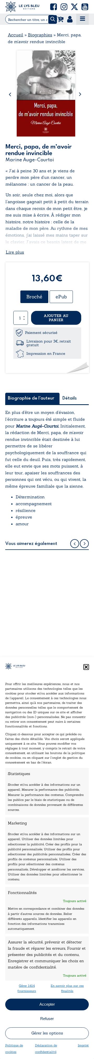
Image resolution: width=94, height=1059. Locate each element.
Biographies (40, 34)
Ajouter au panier (56, 318)
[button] (86, 667)
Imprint (83, 1045)
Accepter (47, 1004)
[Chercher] (52, 19)
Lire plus (15, 252)
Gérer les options (47, 1032)
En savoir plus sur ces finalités (67, 988)
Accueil (15, 34)
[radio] (34, 297)
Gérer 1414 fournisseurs (26, 988)
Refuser (47, 1018)
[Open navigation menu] (82, 19)
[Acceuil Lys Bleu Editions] (22, 7)
